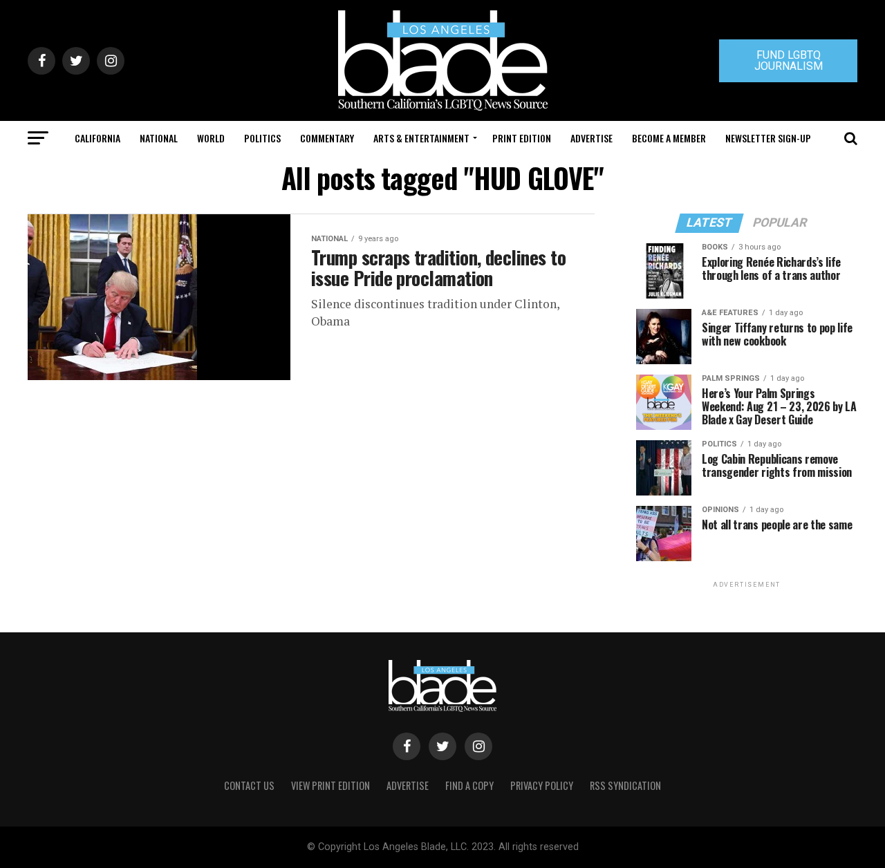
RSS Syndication (625, 785)
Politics (262, 138)
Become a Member (669, 138)
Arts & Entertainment (421, 138)
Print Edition (521, 138)
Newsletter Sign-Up (768, 138)
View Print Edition (330, 785)
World (211, 138)
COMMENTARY (327, 138)
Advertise (591, 138)
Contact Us (249, 785)
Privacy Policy (541, 785)
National (159, 138)
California (97, 138)
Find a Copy (469, 785)
